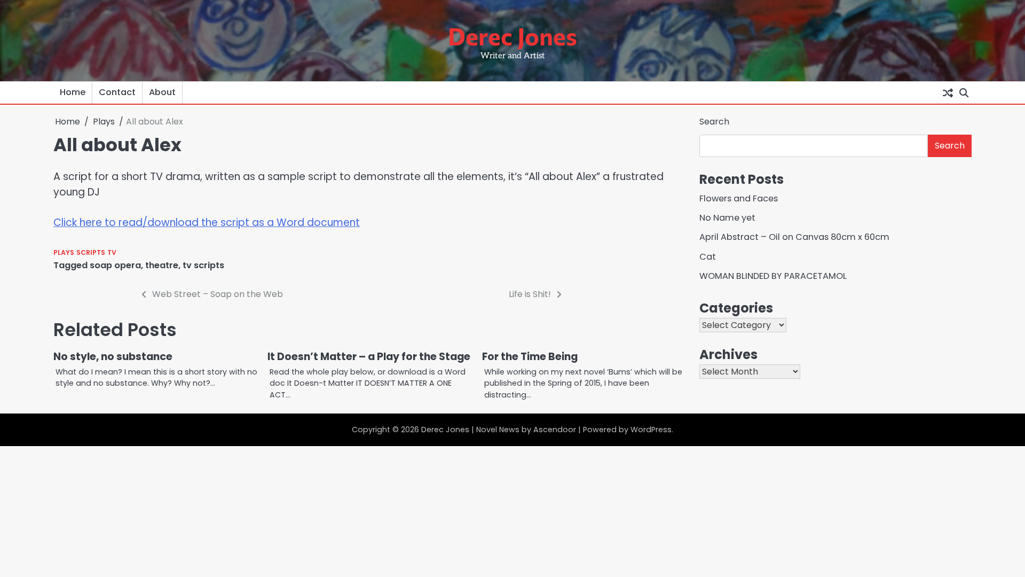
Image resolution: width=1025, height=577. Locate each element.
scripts (90, 252)
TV (111, 252)
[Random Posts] (948, 92)
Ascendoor (554, 429)
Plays (63, 252)
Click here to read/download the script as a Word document (206, 222)
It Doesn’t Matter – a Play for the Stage (368, 356)
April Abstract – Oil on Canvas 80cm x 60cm (794, 237)
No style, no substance (112, 356)
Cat (707, 257)
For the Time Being (530, 356)
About (162, 92)
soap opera (115, 265)
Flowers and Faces (738, 198)
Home (72, 92)
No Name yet (727, 218)
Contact (117, 92)
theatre (161, 265)
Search (714, 121)
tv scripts (203, 265)
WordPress (651, 429)
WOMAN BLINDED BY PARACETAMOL (773, 276)
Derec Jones (512, 35)
